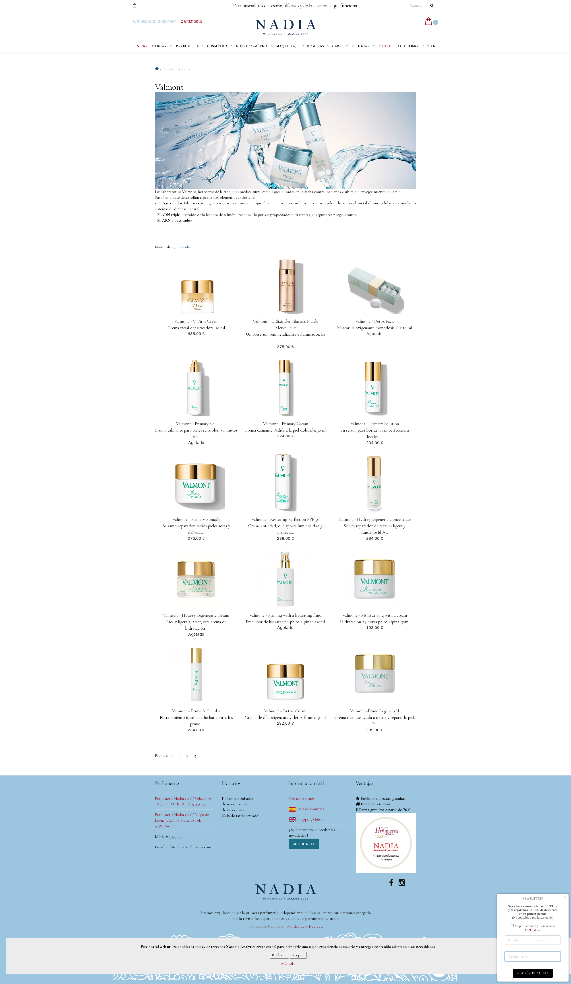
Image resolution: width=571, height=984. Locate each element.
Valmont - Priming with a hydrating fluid (285, 615)
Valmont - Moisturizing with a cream (374, 615)
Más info (288, 963)
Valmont (187, 69)
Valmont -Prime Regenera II (374, 711)
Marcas (158, 46)
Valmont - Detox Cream (285, 711)
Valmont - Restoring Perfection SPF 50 (285, 519)
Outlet (386, 46)
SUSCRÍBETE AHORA (533, 973)
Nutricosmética (252, 46)
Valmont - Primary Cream (285, 423)
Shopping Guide (309, 819)
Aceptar (298, 955)
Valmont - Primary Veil (196, 423)
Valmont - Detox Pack (374, 321)
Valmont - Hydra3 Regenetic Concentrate (374, 519)
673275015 (192, 21)
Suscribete (304, 844)
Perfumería (187, 46)
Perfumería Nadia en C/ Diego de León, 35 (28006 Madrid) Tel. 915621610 (182, 820)
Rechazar (279, 955)
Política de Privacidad (305, 926)
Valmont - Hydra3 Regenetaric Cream (196, 615)
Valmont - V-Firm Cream (196, 321)
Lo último (408, 46)
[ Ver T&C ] (533, 930)
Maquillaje (287, 46)
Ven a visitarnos (301, 798)
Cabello (340, 46)
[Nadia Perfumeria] (157, 69)
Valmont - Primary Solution (374, 423)
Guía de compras (310, 808)
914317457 (167, 21)
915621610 (145, 21)
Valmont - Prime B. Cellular (196, 711)
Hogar (363, 46)
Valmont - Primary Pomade (196, 519)
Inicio (141, 46)
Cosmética (217, 46)
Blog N (429, 46)
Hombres (315, 46)
